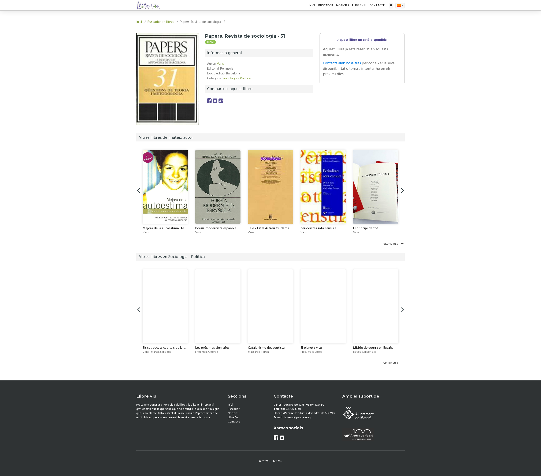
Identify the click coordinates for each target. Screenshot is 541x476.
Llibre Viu (359, 5)
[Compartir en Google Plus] (221, 101)
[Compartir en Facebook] (209, 101)
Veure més (391, 244)
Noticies (342, 5)
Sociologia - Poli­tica (237, 78)
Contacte (377, 5)
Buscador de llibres (161, 21)
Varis (220, 63)
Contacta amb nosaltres (342, 63)
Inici (312, 5)
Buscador (325, 5)
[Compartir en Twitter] (215, 101)
